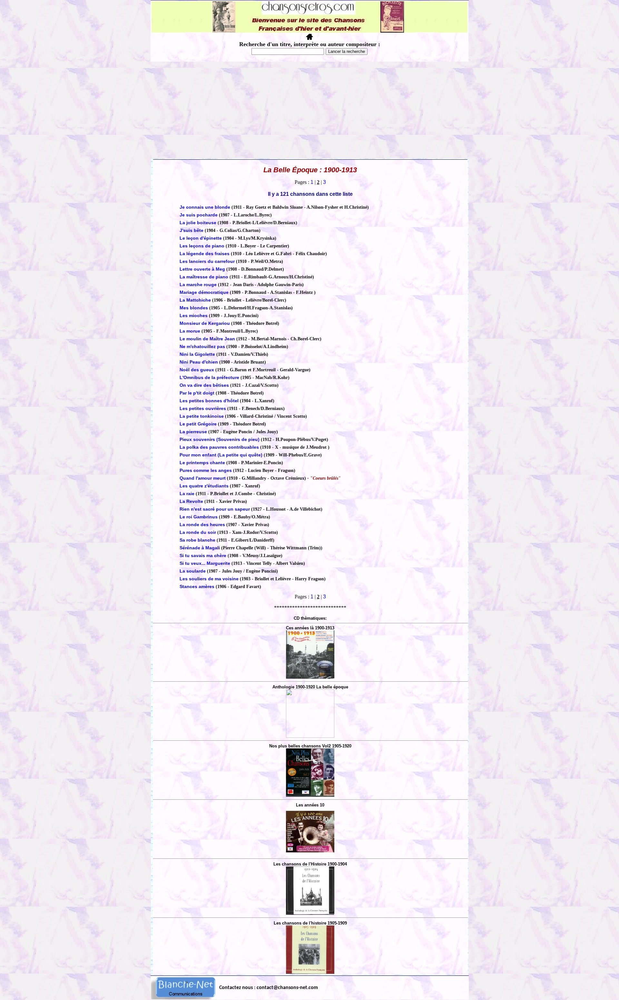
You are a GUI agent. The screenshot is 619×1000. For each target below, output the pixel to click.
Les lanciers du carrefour (207, 261)
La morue (190, 331)
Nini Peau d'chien (199, 362)
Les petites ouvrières (203, 408)
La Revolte (191, 501)
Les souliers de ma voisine (209, 578)
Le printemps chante (202, 462)
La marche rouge (198, 284)
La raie (187, 493)
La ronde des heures (202, 524)
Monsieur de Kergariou (205, 323)
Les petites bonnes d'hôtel (209, 400)
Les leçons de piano (203, 245)
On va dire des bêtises (204, 385)
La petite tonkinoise (202, 416)
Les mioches (194, 315)
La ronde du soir (198, 532)
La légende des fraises (205, 253)
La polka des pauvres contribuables (219, 447)
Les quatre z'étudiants (204, 485)
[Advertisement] (309, 110)
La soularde (193, 571)
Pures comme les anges (206, 470)
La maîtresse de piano (204, 276)
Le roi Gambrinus (199, 516)
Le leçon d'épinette (201, 238)
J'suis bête (191, 230)
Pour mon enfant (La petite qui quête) (221, 454)
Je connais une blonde (205, 207)
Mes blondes (194, 307)
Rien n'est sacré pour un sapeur (215, 509)
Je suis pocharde (199, 214)
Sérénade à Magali (200, 547)
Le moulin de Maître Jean (207, 338)
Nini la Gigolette (197, 354)
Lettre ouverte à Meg (202, 269)
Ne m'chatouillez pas (202, 346)
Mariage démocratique (204, 292)
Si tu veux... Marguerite (205, 563)
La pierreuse (193, 431)
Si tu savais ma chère (203, 555)
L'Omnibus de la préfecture (209, 377)
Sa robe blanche (197, 540)
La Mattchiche (196, 300)
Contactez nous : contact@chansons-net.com (268, 987)
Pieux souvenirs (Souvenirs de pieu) (220, 439)
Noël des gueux (197, 369)
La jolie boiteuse (198, 222)
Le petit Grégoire (198, 423)
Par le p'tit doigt (198, 392)
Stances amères (197, 586)
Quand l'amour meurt (203, 478)
